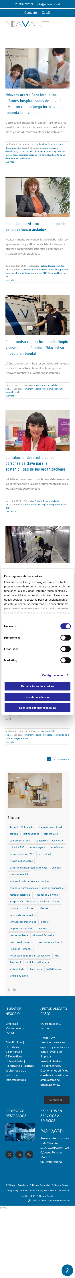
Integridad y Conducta (17, 1190)
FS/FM (9, 1033)
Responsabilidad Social (16, 147)
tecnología (36, 969)
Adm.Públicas (14, 1042)
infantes (39, 151)
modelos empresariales (31, 273)
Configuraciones (53, 675)
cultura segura (37, 847)
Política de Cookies (60, 1185)
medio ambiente (50, 388)
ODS (44, 273)
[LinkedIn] (14, 989)
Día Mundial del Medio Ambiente (28, 867)
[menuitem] (46, 13)
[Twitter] (9, 989)
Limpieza (11, 1023)
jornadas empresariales (23, 921)
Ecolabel (56, 867)
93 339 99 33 (24, 4)
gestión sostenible (20, 894)
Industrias (11, 1075)
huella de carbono (50, 901)
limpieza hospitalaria (21, 928)
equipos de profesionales (54, 504)
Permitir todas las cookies (37, 686)
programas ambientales (51, 942)
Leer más (9, 161)
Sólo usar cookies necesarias (37, 707)
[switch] (65, 638)
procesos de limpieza (21, 942)
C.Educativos (13, 1065)
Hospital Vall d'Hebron (22, 901)
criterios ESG (17, 847)
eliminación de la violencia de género (30, 881)
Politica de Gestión (45, 1196)
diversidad (10, 151)
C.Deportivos (13, 1056)
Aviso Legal (23, 1185)
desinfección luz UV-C (22, 854)
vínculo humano (23, 158)
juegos (8, 154)
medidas (42, 928)
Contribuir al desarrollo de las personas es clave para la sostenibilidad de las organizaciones (35, 463)
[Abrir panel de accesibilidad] (67, 1270)
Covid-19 (57, 840)
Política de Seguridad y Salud (43, 1190)
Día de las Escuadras (21, 860)
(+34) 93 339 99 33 (39, 1200)
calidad (14, 833)
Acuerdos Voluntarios (22, 827)
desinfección (57, 847)
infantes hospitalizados (55, 151)
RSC (49, 154)
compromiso (51, 833)
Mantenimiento (15, 1028)
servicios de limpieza (37, 962)
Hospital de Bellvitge (46, 894)
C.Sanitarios (13, 1051)
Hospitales (12, 1047)
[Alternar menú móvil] (68, 23)
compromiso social (32, 388)
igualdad (20, 151)
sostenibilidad (12, 392)
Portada (59, 144)
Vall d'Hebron (54, 969)
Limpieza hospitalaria (44, 144)
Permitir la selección (37, 696)
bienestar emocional (49, 147)
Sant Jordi (57, 154)
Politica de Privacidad (40, 1185)
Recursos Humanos (57, 273)
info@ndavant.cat (48, 4)
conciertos (42, 840)
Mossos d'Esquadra (43, 935)
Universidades (14, 1061)
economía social (42, 269)
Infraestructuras (15, 1079)
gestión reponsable (53, 887)
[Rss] (29, 1155)
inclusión (29, 151)
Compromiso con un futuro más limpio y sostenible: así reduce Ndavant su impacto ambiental (36, 347)
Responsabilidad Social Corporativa (29, 154)
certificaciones (30, 833)
